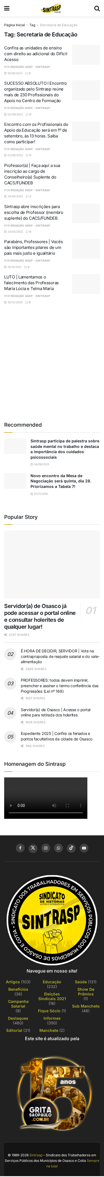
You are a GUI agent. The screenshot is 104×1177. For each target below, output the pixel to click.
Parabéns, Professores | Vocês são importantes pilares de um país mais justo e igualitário (33, 247)
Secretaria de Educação (58, 25)
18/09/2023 (14, 73)
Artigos (13, 981)
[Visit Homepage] (52, 8)
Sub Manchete (86, 1006)
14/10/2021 (14, 267)
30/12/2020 (14, 302)
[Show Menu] (6, 8)
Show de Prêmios (85, 991)
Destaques (18, 1018)
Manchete (48, 1030)
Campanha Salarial (18, 1003)
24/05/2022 (15, 196)
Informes (52, 1018)
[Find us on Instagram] (45, 848)
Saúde (81, 981)
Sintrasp (35, 1155)
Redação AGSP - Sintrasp (30, 66)
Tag (32, 25)
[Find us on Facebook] (20, 848)
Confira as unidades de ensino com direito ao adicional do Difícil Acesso (35, 53)
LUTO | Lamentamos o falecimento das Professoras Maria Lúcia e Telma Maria (31, 282)
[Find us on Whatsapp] (58, 848)
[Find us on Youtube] (84, 848)
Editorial (14, 1030)
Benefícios (18, 989)
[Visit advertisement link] (52, 362)
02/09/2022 (15, 114)
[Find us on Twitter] (33, 848)
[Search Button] (97, 8)
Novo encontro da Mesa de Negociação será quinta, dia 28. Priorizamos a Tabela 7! (61, 481)
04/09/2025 (41, 464)
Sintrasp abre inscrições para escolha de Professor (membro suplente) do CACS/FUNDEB (33, 212)
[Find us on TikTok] (71, 848)
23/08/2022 (15, 155)
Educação (52, 981)
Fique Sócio (49, 1010)
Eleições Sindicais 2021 (52, 996)
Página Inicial (14, 25)
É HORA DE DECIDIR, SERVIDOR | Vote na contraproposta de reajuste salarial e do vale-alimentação (60, 656)
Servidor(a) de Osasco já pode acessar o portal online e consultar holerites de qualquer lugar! (40, 616)
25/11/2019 (40, 493)
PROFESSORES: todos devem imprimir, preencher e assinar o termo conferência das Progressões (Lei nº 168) (59, 685)
